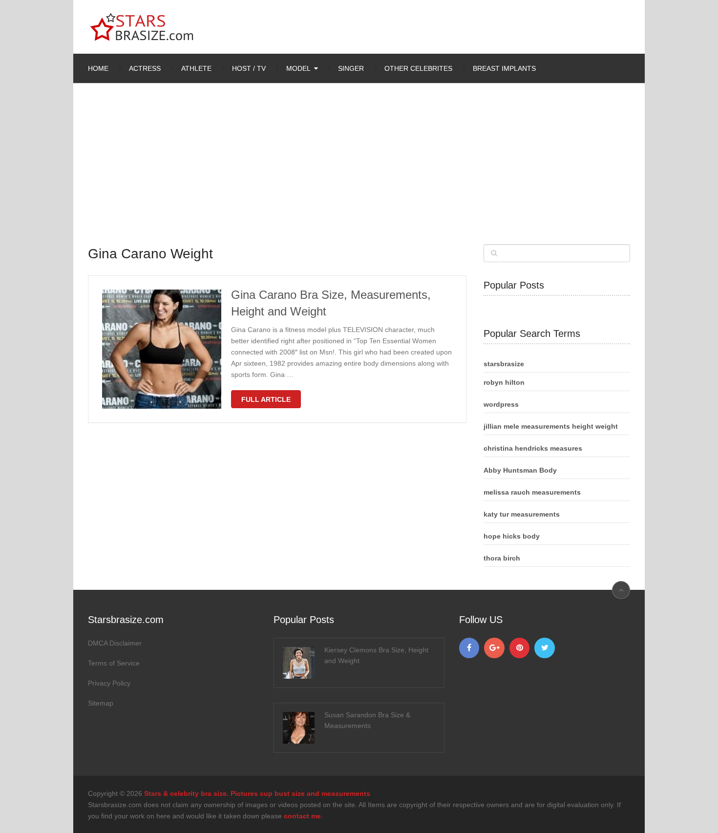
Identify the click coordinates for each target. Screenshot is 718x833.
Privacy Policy (109, 683)
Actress (145, 68)
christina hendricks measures (533, 448)
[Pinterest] (519, 648)
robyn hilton (504, 382)
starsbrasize (504, 364)
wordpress (501, 404)
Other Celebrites (418, 68)
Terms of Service (114, 663)
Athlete (196, 68)
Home (98, 68)
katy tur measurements (522, 514)
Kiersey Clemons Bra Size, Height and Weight (376, 655)
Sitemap (100, 703)
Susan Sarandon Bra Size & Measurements (367, 720)
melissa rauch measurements (532, 492)
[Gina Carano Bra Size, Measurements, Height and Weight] (161, 349)
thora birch (502, 558)
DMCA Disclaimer (115, 643)
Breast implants (504, 68)
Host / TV (249, 68)
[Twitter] (544, 648)
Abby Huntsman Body (520, 470)
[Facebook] (469, 648)
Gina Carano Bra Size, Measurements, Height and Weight (331, 303)
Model (298, 68)
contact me (302, 816)
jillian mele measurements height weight (551, 426)
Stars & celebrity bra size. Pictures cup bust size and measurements (257, 793)
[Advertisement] (359, 171)
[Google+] (494, 648)
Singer (351, 68)
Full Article (266, 399)
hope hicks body (512, 536)
